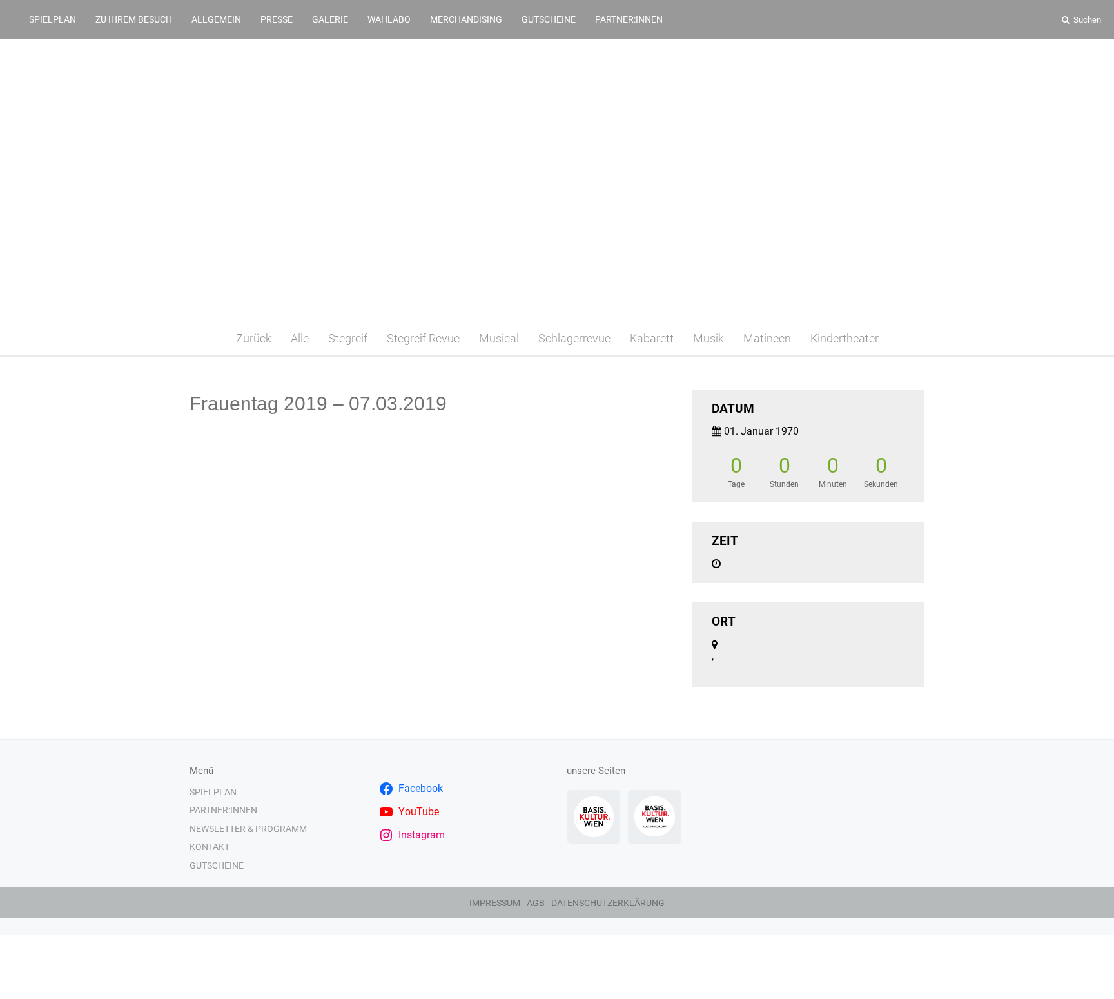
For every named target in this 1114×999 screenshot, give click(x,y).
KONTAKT (210, 847)
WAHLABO (389, 19)
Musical (499, 338)
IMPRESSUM (494, 903)
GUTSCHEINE (549, 19)
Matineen (767, 338)
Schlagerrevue (574, 338)
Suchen (1086, 20)
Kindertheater (844, 338)
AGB (536, 903)
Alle (300, 338)
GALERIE (330, 19)
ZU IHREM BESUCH (133, 19)
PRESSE (276, 19)
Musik (708, 338)
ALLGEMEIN (216, 19)
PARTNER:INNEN (629, 19)
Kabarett (652, 338)
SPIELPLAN (52, 19)
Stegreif (347, 338)
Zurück (253, 338)
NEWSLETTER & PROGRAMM (248, 829)
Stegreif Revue (423, 338)
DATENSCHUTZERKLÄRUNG (608, 903)
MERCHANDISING (466, 19)
